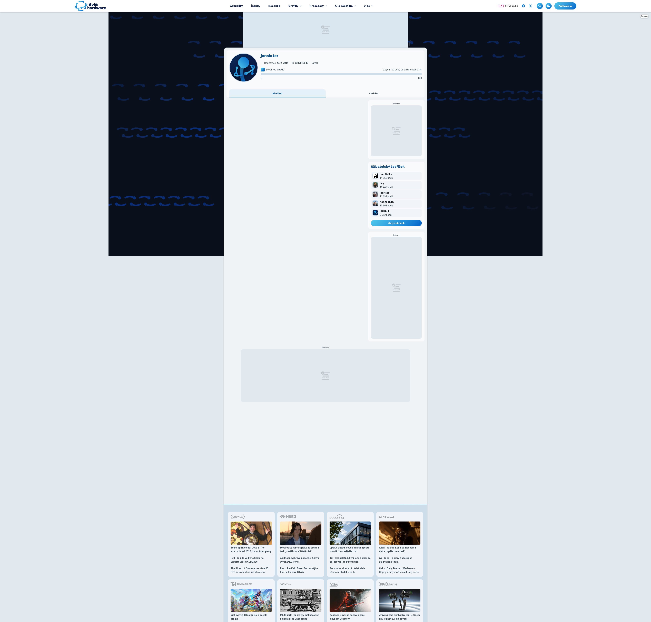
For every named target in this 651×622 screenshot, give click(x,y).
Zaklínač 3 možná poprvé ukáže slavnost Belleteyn (347, 617)
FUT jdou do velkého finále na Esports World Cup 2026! (247, 560)
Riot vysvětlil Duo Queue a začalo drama (249, 617)
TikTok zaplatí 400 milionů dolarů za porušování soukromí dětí (350, 560)
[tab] (277, 93)
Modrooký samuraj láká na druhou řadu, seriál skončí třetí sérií (299, 549)
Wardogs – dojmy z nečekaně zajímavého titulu (395, 560)
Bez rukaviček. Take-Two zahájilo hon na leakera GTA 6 (299, 570)
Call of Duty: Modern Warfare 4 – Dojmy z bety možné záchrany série (399, 570)
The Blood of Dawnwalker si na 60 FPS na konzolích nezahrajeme (249, 570)
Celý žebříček (396, 223)
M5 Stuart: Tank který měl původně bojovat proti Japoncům (299, 617)
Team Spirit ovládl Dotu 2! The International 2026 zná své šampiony (251, 549)
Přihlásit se (565, 6)
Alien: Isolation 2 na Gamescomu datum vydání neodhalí (397, 549)
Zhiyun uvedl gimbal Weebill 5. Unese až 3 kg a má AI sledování (399, 617)
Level (269, 69)
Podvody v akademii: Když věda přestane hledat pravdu (347, 570)
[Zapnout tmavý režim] (549, 6)
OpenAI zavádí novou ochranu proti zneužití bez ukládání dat (349, 549)
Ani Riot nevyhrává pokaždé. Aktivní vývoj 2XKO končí (300, 560)
